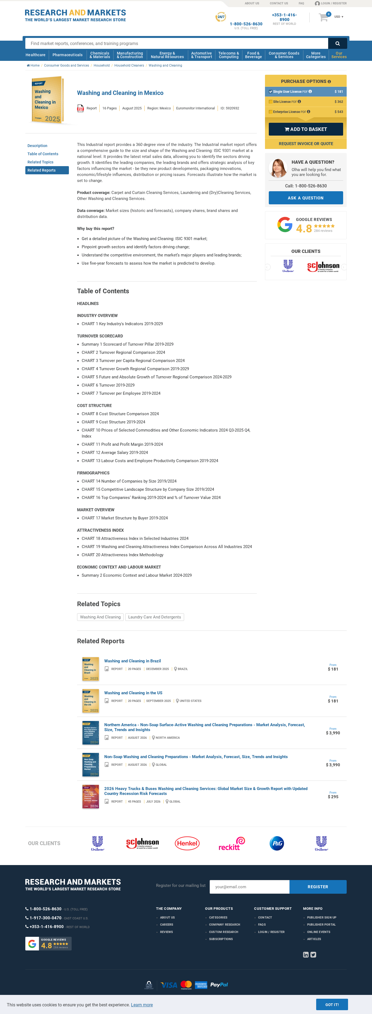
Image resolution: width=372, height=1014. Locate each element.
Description (37, 145)
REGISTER (318, 886)
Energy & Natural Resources (167, 55)
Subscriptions (221, 939)
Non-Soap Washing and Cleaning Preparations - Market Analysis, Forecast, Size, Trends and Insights (196, 756)
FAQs (262, 924)
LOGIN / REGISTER (334, 3)
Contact (265, 917)
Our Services (339, 55)
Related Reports (42, 170)
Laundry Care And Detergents (154, 617)
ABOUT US (252, 3)
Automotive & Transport (201, 55)
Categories (218, 917)
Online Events (319, 932)
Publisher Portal (321, 924)
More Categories (316, 55)
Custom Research (223, 932)
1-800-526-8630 (246, 24)
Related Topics (40, 162)
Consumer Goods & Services (284, 55)
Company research (224, 924)
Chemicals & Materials (100, 55)
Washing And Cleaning (100, 617)
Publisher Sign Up (321, 917)
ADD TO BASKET (306, 129)
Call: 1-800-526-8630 (306, 186)
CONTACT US (279, 3)
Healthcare (35, 55)
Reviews (166, 932)
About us (167, 917)
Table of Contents (43, 154)
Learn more (142, 1004)
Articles (314, 939)
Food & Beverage (253, 55)
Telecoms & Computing (228, 55)
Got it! (332, 1005)
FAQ (301, 3)
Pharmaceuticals (68, 55)
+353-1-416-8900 (284, 17)
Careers (166, 924)
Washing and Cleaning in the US (133, 692)
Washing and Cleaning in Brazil (132, 661)
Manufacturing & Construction (130, 55)
